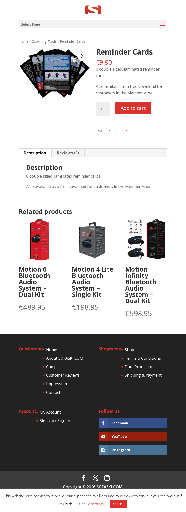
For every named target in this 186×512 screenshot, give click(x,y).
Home (24, 41)
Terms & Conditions (143, 358)
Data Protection (139, 366)
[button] (82, 56)
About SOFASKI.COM (64, 358)
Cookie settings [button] (91, 503)
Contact (53, 392)
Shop (129, 349)
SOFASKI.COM (109, 486)
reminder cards (115, 130)
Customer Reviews (63, 375)
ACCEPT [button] (118, 504)
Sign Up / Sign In (55, 420)
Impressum (56, 383)
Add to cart (133, 108)
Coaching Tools (44, 41)
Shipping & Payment (143, 375)
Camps (52, 366)
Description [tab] (35, 152)
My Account (50, 412)
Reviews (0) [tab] (68, 152)
